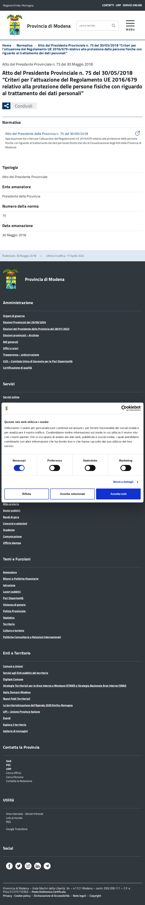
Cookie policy (22, 896)
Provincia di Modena (49, 26)
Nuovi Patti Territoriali (16, 698)
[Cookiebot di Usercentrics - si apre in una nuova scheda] (124, 408)
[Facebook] (9, 866)
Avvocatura (10, 572)
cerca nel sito (87, 25)
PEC (8, 765)
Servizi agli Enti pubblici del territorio (25, 673)
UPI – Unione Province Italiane (21, 711)
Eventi (7, 718)
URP (118, 5)
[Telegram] (47, 866)
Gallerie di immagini (15, 731)
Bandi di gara (11, 517)
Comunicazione (12, 536)
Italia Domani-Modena (17, 692)
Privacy (7, 896)
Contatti (108, 5)
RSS (8, 821)
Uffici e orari (10, 348)
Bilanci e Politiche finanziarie (21, 578)
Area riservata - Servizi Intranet (24, 813)
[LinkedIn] (37, 866)
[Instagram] (28, 866)
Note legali (79, 896)
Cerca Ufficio (13, 772)
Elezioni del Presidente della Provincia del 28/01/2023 (36, 329)
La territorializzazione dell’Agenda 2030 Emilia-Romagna (38, 705)
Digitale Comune (13, 679)
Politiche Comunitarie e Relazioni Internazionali (32, 637)
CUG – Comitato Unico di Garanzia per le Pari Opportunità (37, 361)
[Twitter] (18, 866)
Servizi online (132, 5)
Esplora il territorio (14, 724)
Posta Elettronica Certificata (49, 892)
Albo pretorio (11, 504)
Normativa (25, 45)
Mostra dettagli (123, 481)
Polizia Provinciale (14, 611)
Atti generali (10, 342)
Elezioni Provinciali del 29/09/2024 (24, 322)
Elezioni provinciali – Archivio (21, 335)
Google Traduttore (17, 829)
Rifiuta (26, 493)
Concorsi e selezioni (15, 523)
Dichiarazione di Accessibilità (51, 896)
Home (6, 45)
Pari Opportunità (13, 598)
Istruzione (9, 585)
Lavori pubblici (12, 591)
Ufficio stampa (12, 543)
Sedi (8, 761)
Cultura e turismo (13, 630)
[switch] (54, 468)
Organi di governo (14, 316)
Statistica (9, 617)
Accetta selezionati (72, 493)
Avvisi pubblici (11, 510)
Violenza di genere (14, 604)
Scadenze (9, 530)
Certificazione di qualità (17, 367)
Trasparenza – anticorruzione (21, 354)
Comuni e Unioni (13, 666)
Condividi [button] (23, 105)
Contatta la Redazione (19, 781)
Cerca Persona (14, 777)
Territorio (9, 624)
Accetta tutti (118, 493)
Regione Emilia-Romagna (18, 5)
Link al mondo (14, 817)
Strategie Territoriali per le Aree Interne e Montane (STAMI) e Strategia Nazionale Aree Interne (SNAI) (64, 685)
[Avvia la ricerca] (113, 25)
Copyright (95, 896)
